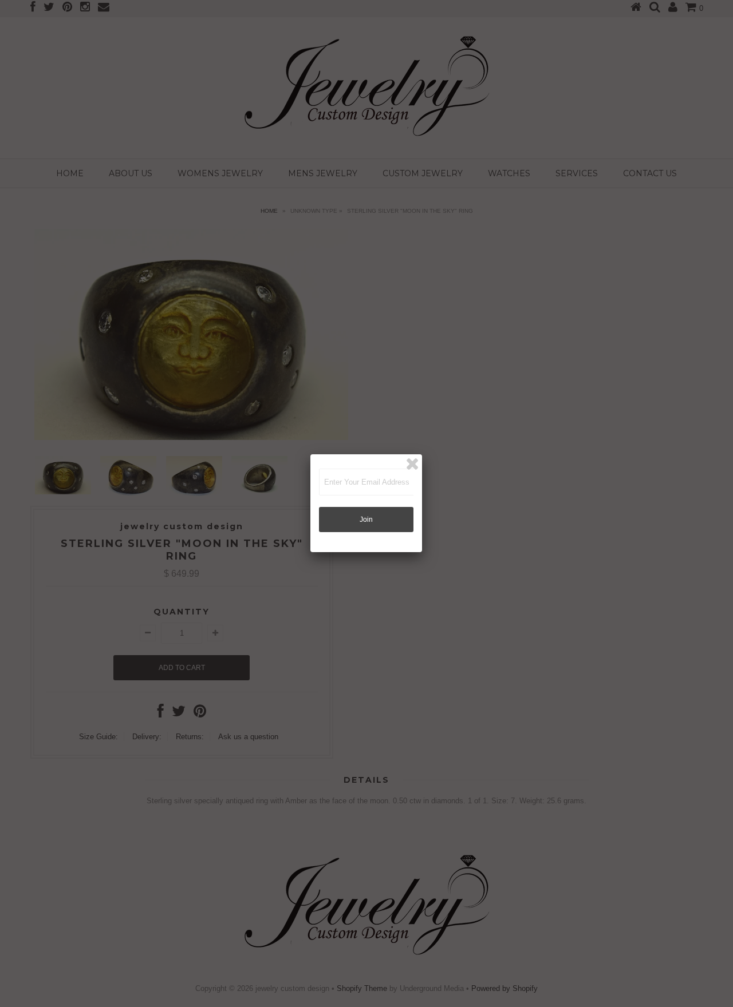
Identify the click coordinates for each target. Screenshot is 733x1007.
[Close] (412, 464)
